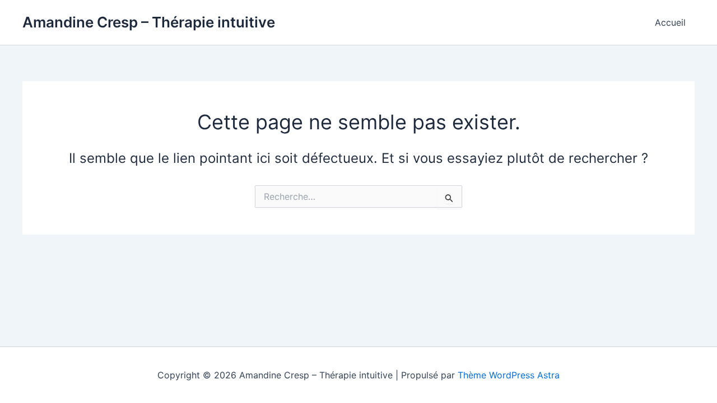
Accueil (670, 22)
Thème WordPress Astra (509, 375)
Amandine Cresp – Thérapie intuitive (148, 22)
